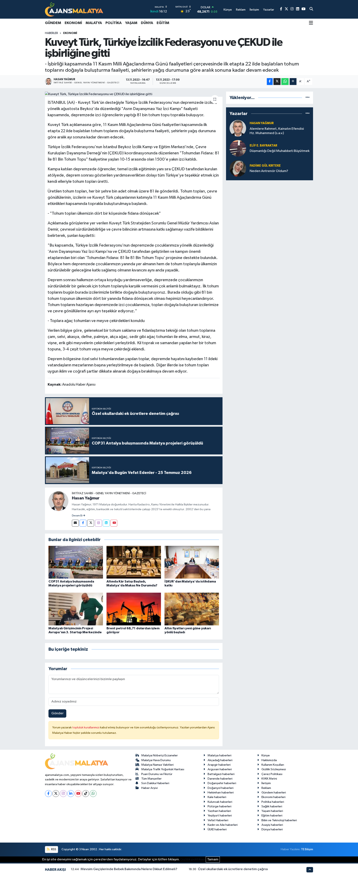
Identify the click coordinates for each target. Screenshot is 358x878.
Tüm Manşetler (151, 778)
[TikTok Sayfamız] (85, 793)
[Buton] (293, 81)
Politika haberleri (272, 801)
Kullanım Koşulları (272, 764)
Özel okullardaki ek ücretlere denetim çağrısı (233, 869)
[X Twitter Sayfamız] (286, 9)
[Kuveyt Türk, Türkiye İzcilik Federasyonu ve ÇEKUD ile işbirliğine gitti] (134, 94)
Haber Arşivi (149, 788)
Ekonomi (73, 23)
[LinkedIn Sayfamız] (297, 9)
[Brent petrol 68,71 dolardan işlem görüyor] (133, 609)
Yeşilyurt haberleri (220, 815)
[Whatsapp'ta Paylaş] (285, 81)
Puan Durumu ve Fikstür (156, 774)
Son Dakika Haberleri (155, 783)
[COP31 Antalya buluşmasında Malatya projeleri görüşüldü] (75, 562)
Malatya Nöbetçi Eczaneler (159, 755)
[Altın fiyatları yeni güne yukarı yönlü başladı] (191, 609)
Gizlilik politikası (192, 859)
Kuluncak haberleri (220, 801)
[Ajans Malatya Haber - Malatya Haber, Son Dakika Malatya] (74, 9)
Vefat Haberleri (218, 820)
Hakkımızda (269, 760)
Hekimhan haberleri (221, 792)
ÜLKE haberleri (217, 829)
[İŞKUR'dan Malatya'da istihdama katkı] (191, 562)
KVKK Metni (269, 778)
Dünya (147, 23)
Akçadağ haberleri (220, 760)
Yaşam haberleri (272, 811)
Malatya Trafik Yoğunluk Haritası (162, 769)
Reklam (266, 788)
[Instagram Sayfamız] (292, 9)
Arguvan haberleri (220, 769)
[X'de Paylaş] (277, 81)
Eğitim (163, 23)
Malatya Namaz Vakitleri (157, 764)
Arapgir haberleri (219, 764)
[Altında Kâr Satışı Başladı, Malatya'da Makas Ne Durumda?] (133, 562)
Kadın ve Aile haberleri (223, 824)
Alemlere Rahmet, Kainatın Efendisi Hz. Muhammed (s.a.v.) (277, 131)
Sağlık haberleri (271, 806)
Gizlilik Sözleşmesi (273, 769)
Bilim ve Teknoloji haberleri (279, 820)
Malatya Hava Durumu (156, 760)
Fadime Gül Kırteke (265, 165)
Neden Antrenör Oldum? (269, 171)
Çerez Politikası (271, 774)
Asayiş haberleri (272, 824)
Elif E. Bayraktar (263, 145)
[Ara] (311, 9)
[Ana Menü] (311, 23)
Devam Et (77, 516)
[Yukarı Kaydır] (309, 869)
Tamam (212, 859)
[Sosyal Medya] (75, 523)
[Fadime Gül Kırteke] (238, 168)
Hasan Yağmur (85, 498)
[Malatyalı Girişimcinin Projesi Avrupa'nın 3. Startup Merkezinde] (75, 609)
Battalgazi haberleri (221, 774)
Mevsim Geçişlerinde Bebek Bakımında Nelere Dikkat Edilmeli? (129, 869)
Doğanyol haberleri (220, 788)
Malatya (94, 23)
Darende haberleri (220, 778)
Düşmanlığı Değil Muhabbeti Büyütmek (280, 151)
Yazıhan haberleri (219, 811)
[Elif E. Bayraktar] (238, 148)
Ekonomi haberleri (273, 797)
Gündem (53, 23)
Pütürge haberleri (219, 806)
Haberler (51, 33)
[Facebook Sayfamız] (281, 9)
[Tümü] (308, 97)
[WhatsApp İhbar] (93, 793)
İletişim (266, 783)
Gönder (57, 713)
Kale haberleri (217, 797)
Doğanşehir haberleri (222, 783)
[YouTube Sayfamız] (303, 9)
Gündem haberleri (273, 792)
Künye (265, 755)
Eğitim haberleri (271, 815)
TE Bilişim (307, 849)
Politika (113, 23)
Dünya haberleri (272, 829)
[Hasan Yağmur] (58, 501)
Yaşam (131, 23)
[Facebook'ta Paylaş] (270, 81)
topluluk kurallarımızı (86, 727)
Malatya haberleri (219, 755)
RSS (53, 849)
